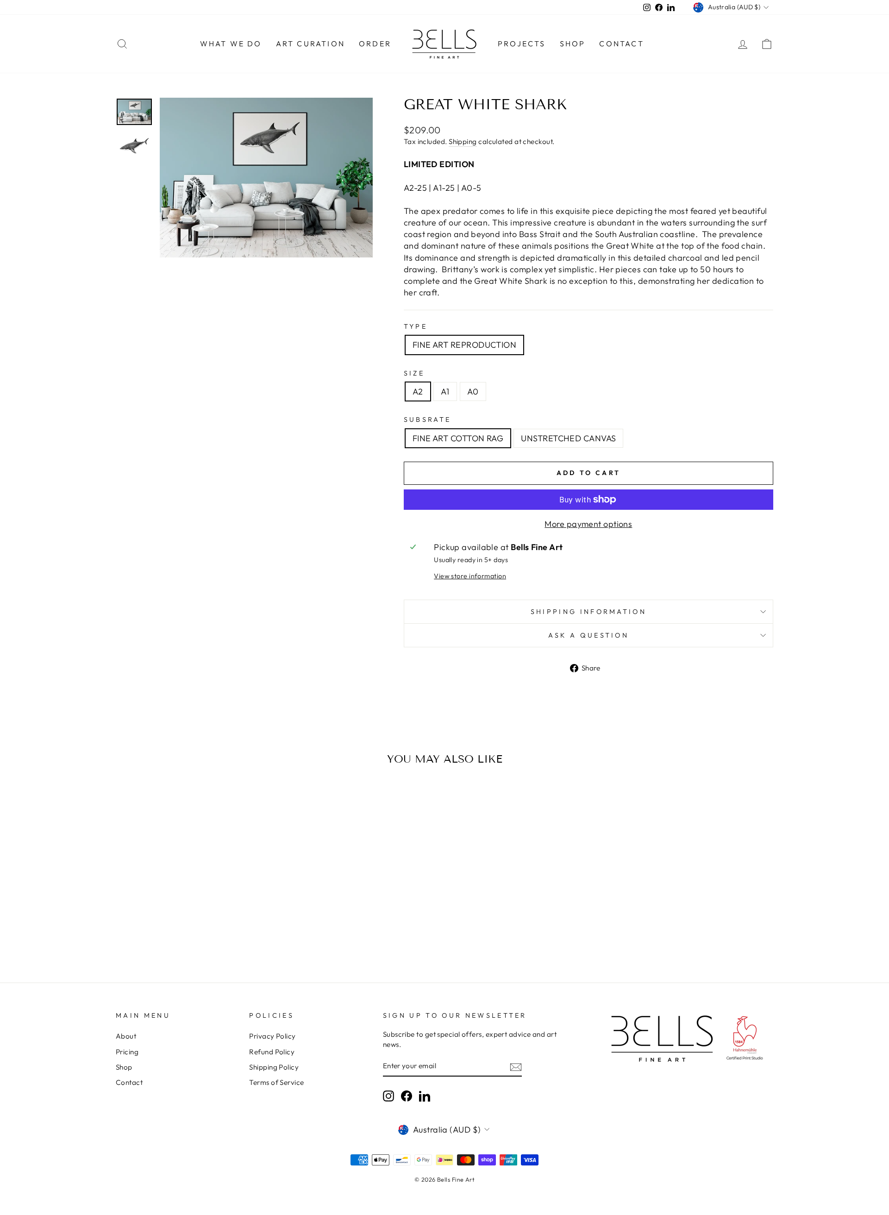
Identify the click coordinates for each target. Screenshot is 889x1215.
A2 (418, 391)
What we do (231, 43)
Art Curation (310, 43)
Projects (522, 43)
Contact (621, 43)
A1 (445, 391)
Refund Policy (271, 1051)
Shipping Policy (274, 1067)
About (126, 1036)
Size (414, 373)
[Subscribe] (516, 1066)
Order (375, 43)
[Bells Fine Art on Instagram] (388, 1096)
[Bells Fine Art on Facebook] (406, 1096)
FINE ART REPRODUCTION (464, 344)
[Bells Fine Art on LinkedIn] (424, 1096)
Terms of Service (276, 1082)
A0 (473, 391)
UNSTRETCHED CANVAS (568, 438)
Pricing (127, 1051)
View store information (470, 576)
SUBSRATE (427, 419)
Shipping (463, 141)
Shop (573, 43)
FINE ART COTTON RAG (458, 438)
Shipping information (588, 612)
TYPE (415, 326)
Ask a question (588, 635)
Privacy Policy (272, 1036)
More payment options (588, 524)
